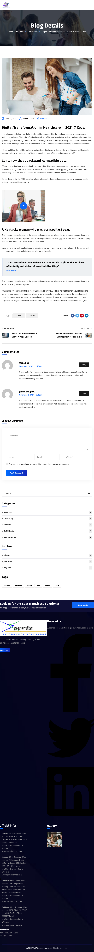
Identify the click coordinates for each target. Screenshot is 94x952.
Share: (65, 316)
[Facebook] (73, 315)
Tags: (8, 316)
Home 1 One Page (15, 32)
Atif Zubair (29, 119)
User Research (47, 537)
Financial (47, 525)
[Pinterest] (82, 315)
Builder (18, 316)
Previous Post (10, 329)
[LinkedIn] (86, 315)
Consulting (32, 32)
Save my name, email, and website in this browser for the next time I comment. (39, 464)
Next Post (85, 329)
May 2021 (47, 568)
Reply (84, 365)
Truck (57, 586)
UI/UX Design (47, 531)
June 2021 (47, 561)
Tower (32, 316)
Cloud (29, 586)
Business (47, 512)
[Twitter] (77, 315)
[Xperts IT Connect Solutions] (6, 5)
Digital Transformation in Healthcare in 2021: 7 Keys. (43, 127)
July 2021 (47, 555)
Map (38, 586)
